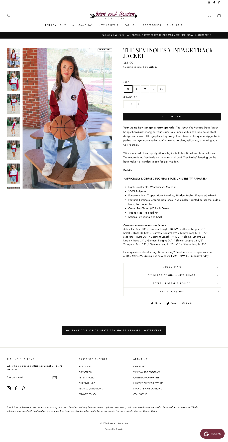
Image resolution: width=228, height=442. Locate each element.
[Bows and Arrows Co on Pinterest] (23, 388)
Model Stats (172, 266)
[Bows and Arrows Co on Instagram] (9, 388)
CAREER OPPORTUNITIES (146, 377)
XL (161, 89)
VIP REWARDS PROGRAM (146, 372)
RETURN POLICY (87, 377)
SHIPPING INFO (87, 383)
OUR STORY (139, 366)
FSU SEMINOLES (56, 25)
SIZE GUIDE (85, 366)
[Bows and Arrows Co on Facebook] (16, 388)
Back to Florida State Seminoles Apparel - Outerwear (116, 330)
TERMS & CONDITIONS (91, 388)
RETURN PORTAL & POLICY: (172, 283)
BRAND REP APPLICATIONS (147, 388)
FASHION (131, 25)
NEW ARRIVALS (109, 25)
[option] (114, 35)
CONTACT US (140, 394)
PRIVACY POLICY (87, 394)
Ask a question (172, 291)
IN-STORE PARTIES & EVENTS (148, 383)
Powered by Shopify (114, 428)
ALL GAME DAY (82, 25)
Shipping (128, 66)
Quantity (130, 97)
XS (128, 89)
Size (126, 82)
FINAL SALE (175, 25)
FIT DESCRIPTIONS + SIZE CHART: (172, 275)
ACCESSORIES (152, 25)
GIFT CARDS (85, 372)
